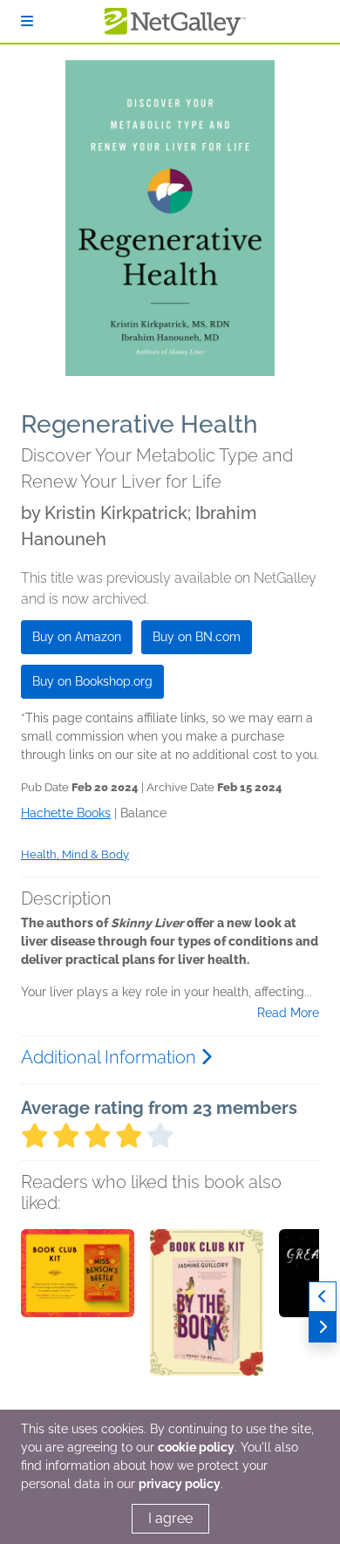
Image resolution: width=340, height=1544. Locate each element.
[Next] (323, 1327)
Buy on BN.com (197, 637)
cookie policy (196, 1447)
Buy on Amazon (76, 637)
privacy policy (180, 1484)
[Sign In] (27, 21)
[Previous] (323, 1296)
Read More (288, 1013)
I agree (170, 1518)
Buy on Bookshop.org (92, 681)
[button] (77, 1320)
